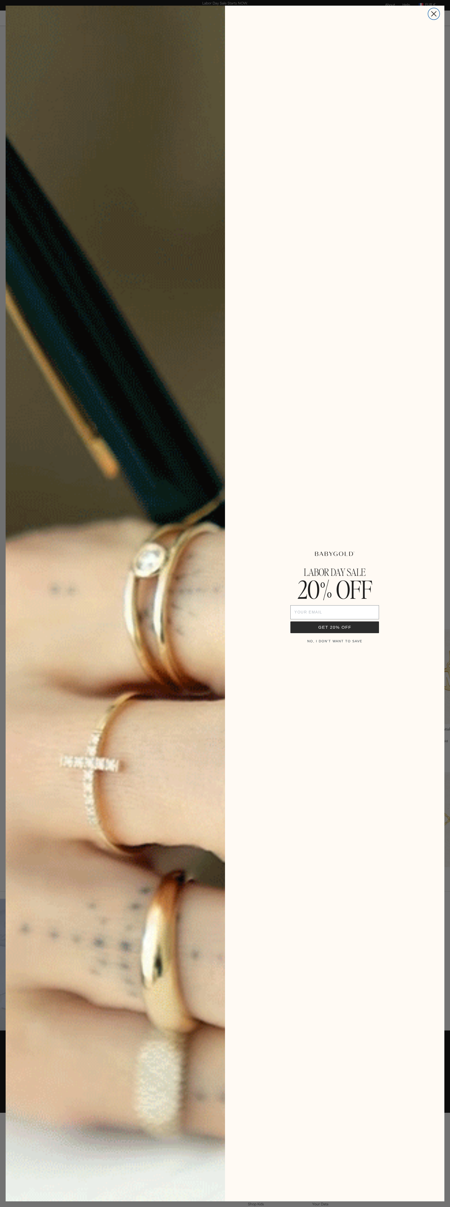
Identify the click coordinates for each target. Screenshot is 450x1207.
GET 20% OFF (334, 627)
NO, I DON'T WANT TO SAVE (334, 641)
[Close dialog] (434, 14)
